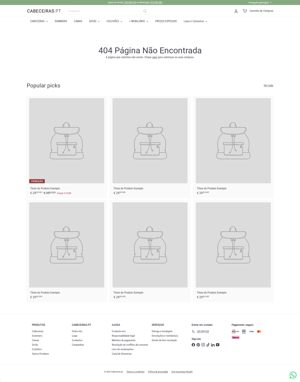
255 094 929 (130, 2)
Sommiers (37, 335)
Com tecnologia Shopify (182, 371)
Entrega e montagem (162, 331)
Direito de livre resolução (164, 340)
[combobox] (108, 11)
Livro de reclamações (123, 349)
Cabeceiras (37, 331)
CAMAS (78, 21)
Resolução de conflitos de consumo (130, 344)
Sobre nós (77, 331)
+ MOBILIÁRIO (137, 21)
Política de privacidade (158, 371)
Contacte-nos (119, 331)
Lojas (74, 335)
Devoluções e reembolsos (165, 335)
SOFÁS (93, 21)
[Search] (145, 11)
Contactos (77, 340)
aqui (154, 57)
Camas (35, 340)
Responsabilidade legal (123, 335)
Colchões (37, 349)
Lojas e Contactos (194, 21)
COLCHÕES (113, 21)
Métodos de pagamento (124, 340)
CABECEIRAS (37, 21)
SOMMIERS (61, 21)
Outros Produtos (40, 353)
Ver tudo (268, 85)
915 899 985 (156, 2)
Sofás (35, 344)
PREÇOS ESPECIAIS (166, 21)
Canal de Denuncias (122, 353)
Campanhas (78, 344)
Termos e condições (135, 371)
